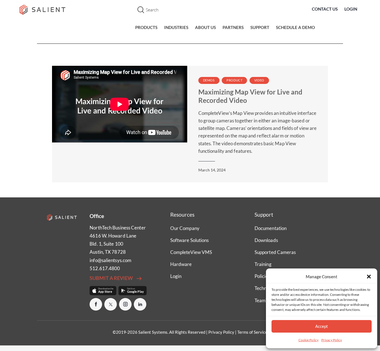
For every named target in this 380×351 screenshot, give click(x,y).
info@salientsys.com (110, 260)
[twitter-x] (110, 304)
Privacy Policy (331, 340)
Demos (209, 80)
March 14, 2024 (212, 170)
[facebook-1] (96, 304)
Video (259, 80)
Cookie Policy (308, 340)
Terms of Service (252, 332)
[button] (369, 276)
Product (234, 80)
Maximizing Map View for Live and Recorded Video (250, 96)
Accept (321, 326)
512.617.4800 (105, 268)
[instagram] (125, 304)
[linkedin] (140, 304)
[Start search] (141, 9)
